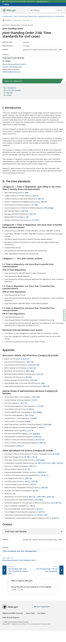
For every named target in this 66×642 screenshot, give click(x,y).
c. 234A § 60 (27, 478)
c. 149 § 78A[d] (39, 460)
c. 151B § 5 (40, 427)
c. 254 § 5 (26, 481)
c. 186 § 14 (34, 196)
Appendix (9, 93)
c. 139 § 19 (40, 512)
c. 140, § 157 (23, 403)
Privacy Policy (30, 613)
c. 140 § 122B (35, 397)
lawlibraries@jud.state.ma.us (11, 72)
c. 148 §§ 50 (40, 472)
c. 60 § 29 (34, 490)
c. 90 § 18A (27, 377)
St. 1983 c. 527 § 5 (41, 463)
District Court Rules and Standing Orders (25, 16)
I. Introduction (11, 88)
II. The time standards (14, 90)
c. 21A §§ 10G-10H (33, 365)
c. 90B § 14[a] (29, 371)
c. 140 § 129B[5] (36, 412)
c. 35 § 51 (34, 400)
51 (45, 472)
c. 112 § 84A (32, 418)
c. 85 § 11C (25, 359)
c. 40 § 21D (39, 374)
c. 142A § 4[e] (46, 424)
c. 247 (13, 494)
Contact (9, 95)
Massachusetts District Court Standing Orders (51, 16)
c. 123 (26, 217)
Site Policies (41, 613)
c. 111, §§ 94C (37, 515)
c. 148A (41, 383)
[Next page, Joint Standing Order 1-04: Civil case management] (61, 570)
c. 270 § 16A (33, 380)
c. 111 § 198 (33, 205)
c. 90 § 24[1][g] (48, 208)
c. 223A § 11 (32, 466)
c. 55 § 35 (26, 469)
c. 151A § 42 (37, 437)
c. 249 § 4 (30, 409)
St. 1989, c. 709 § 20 (55, 463)
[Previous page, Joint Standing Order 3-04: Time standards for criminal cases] (4, 570)
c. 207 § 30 (31, 214)
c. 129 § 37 (32, 484)
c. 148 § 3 (31, 506)
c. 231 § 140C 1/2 (55, 503)
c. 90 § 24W (55, 454)
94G (45, 515)
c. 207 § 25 (24, 211)
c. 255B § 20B (40, 497)
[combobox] (46, 10)
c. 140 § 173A (29, 362)
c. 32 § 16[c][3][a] (34, 434)
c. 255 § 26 (33, 481)
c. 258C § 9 (41, 443)
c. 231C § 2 (38, 509)
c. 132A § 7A (45, 386)
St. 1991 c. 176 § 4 (31, 457)
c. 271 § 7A (29, 430)
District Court (17, 20)
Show (26, 20)
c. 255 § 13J (31, 497)
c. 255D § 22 (49, 497)
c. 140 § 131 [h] (28, 415)
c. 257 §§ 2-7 (44, 475)
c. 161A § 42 (31, 368)
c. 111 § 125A (39, 406)
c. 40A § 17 (19, 446)
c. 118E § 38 (43, 487)
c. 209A (25, 193)
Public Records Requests (10, 617)
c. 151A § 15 (54, 518)
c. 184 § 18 (42, 202)
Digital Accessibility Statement (12, 613)
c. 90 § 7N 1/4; (39, 440)
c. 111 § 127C (34, 220)
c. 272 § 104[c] (37, 500)
